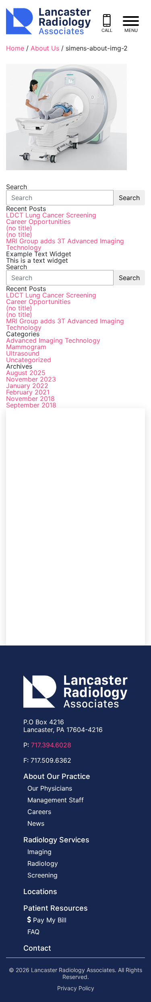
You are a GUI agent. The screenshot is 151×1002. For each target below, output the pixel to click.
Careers (39, 812)
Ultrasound (22, 353)
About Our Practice (56, 776)
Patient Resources (55, 908)
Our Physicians (49, 788)
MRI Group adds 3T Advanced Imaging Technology (65, 244)
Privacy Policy (75, 988)
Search (129, 198)
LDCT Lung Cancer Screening (51, 215)
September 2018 (31, 405)
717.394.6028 (51, 745)
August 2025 (26, 373)
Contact (37, 948)
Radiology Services (56, 839)
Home (15, 48)
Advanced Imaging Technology (53, 340)
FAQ (33, 932)
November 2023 (31, 379)
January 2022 (27, 386)
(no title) (19, 228)
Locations (40, 891)
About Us (45, 48)
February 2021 (28, 392)
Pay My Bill (48, 920)
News (35, 823)
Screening (42, 875)
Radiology (42, 863)
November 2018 (30, 398)
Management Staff (55, 800)
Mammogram (26, 347)
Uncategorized (28, 360)
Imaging (39, 852)
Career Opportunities (38, 221)
